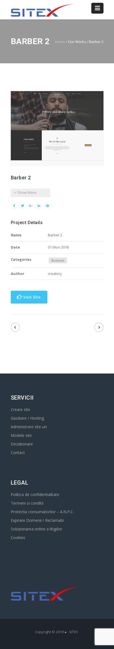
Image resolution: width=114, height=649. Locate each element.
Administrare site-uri (29, 426)
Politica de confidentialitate (35, 494)
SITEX (73, 631)
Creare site (20, 409)
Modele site (21, 435)
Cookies (18, 537)
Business (57, 260)
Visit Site (31, 297)
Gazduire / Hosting (27, 418)
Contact (18, 452)
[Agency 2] (98, 327)
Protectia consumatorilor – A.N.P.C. (42, 511)
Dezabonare (22, 444)
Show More (27, 192)
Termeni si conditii (27, 503)
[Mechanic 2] (15, 327)
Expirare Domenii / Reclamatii (37, 520)
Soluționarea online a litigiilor (36, 529)
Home (60, 41)
